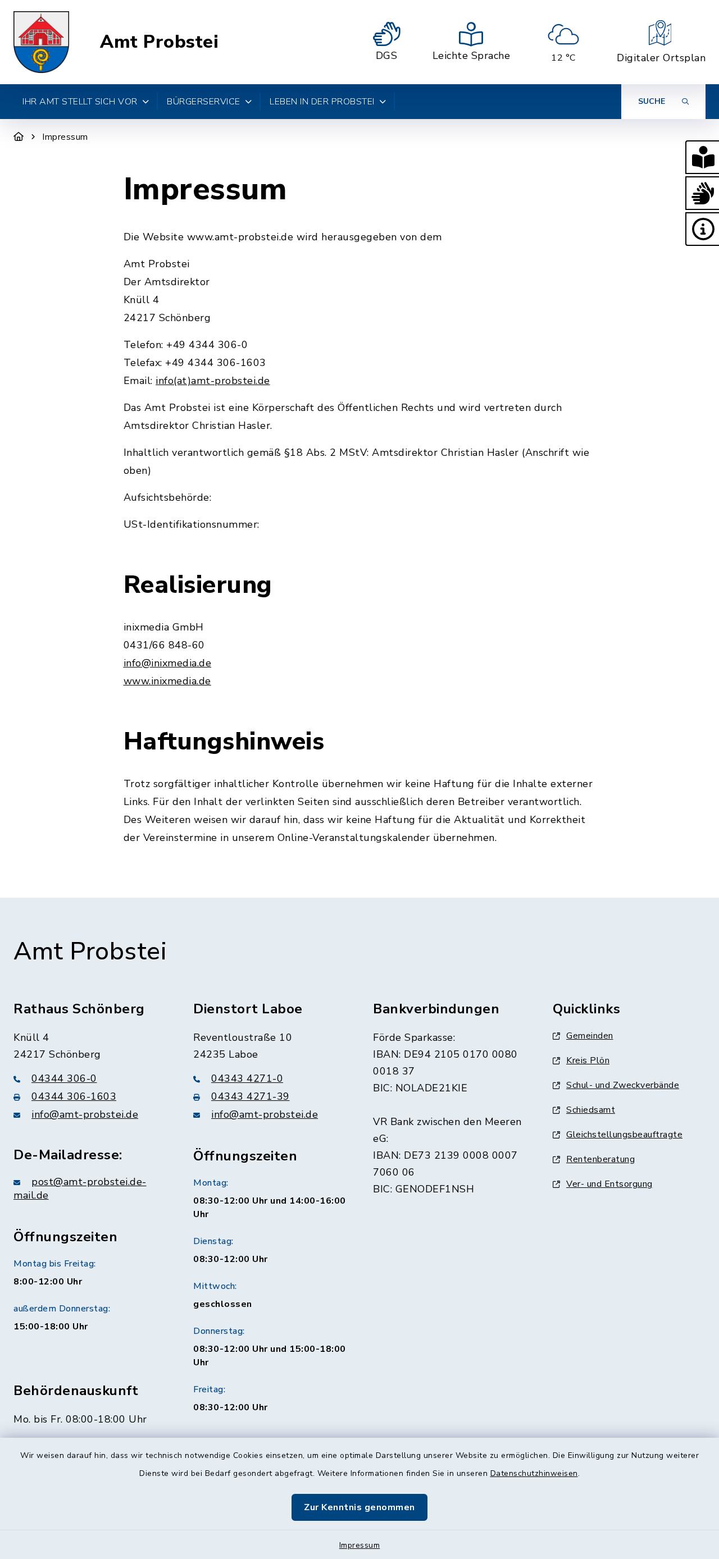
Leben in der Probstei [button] (322, 101)
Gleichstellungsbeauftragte (624, 1134)
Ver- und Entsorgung (609, 1184)
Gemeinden (589, 1036)
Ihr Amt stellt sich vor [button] (80, 101)
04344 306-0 (64, 1078)
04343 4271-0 (247, 1078)
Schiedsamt (590, 1110)
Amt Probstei (159, 42)
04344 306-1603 (73, 1096)
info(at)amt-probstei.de (213, 380)
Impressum (359, 1545)
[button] (702, 157)
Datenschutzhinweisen (534, 1473)
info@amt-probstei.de (84, 1114)
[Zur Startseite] (18, 137)
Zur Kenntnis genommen (359, 1507)
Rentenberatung (600, 1159)
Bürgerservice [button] (203, 101)
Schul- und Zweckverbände (622, 1085)
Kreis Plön (587, 1060)
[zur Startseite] (41, 42)
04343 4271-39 (250, 1096)
